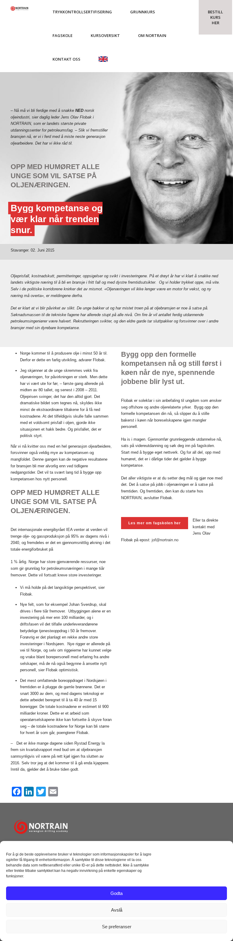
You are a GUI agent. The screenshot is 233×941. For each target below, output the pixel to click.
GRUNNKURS (142, 12)
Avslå (116, 910)
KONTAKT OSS (66, 59)
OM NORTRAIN (152, 35)
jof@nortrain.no (165, 540)
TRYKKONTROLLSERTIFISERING (82, 12)
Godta (116, 893)
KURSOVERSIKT (105, 35)
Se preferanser (116, 926)
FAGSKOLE (62, 35)
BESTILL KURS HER (215, 17)
